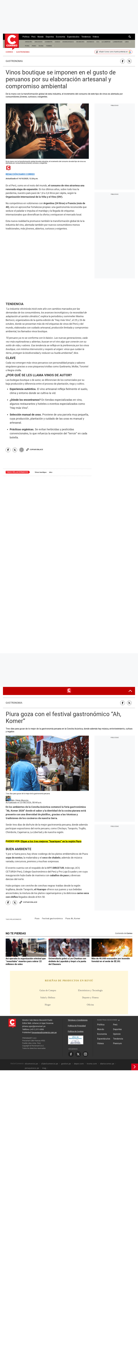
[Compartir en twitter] (129, 61)
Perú (33, 37)
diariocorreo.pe (107, 1014)
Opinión (117, 984)
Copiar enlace (36, 415)
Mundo (40, 37)
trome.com (92, 1014)
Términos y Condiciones (77, 970)
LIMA (127, 42)
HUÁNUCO (90, 42)
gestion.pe (66, 1014)
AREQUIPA (28, 42)
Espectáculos (73, 37)
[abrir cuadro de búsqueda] (129, 37)
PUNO (34, 46)
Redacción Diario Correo (20, 174)
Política (26, 37)
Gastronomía (14, 61)
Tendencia (86, 37)
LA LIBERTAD (106, 42)
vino (50, 438)
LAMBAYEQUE (117, 42)
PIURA (27, 46)
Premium (117, 994)
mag (44, 1018)
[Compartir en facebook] (122, 61)
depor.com (79, 1014)
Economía (60, 37)
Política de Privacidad (77, 976)
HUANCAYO (80, 42)
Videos (96, 37)
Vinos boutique (40, 438)
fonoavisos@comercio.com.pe (44, 983)
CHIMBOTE (48, 42)
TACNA (41, 46)
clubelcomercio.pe (49, 1014)
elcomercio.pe (31, 1014)
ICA (98, 42)
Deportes (50, 37)
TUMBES (49, 46)
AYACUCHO (38, 42)
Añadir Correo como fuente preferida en (113, 52)
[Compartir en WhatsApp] (21, 415)
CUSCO (57, 42)
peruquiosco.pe (32, 1018)
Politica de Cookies (75, 982)
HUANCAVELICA (68, 42)
